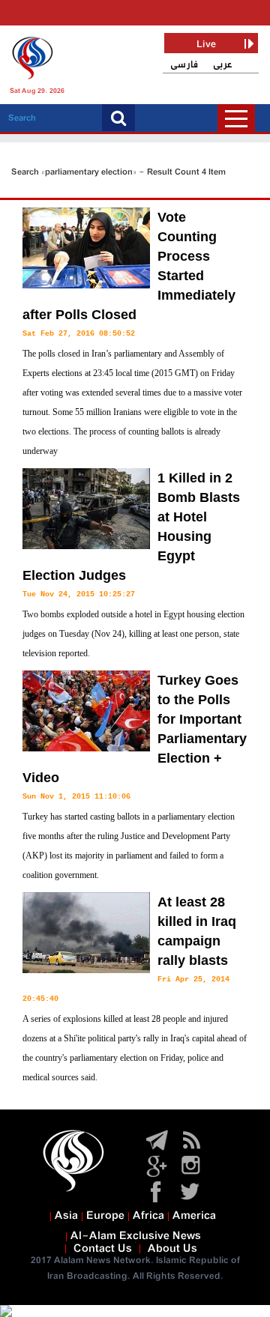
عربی (222, 65)
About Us (172, 1249)
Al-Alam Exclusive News (135, 1236)
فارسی (184, 65)
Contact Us (103, 1249)
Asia (66, 1216)
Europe (105, 1216)
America (194, 1216)
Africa (148, 1216)
